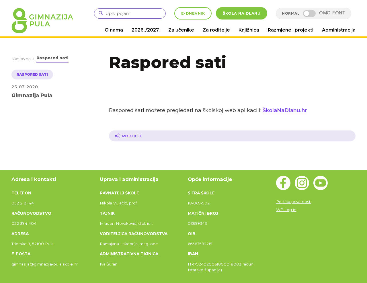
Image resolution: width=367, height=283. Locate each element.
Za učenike (181, 30)
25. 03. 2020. (25, 86)
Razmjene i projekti (290, 30)
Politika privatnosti (293, 201)
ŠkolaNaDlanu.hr (285, 110)
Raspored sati (52, 57)
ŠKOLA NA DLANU (241, 13)
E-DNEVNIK (193, 13)
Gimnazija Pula (31, 95)
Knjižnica (249, 30)
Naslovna (21, 58)
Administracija (339, 30)
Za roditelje (216, 30)
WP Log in (286, 209)
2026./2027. (146, 30)
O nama (114, 30)
